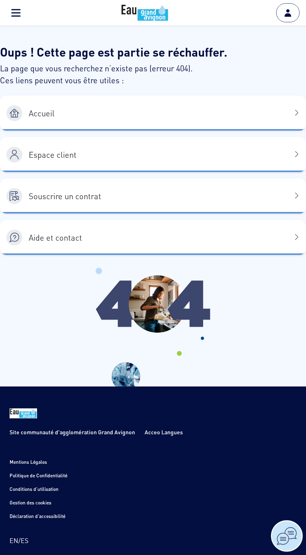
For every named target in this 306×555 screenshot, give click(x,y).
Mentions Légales (28, 462)
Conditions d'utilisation (34, 489)
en (14, 540)
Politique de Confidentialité (38, 476)
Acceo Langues (164, 432)
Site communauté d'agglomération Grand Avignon (72, 432)
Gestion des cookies (30, 503)
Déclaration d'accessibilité (37, 516)
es (24, 540)
